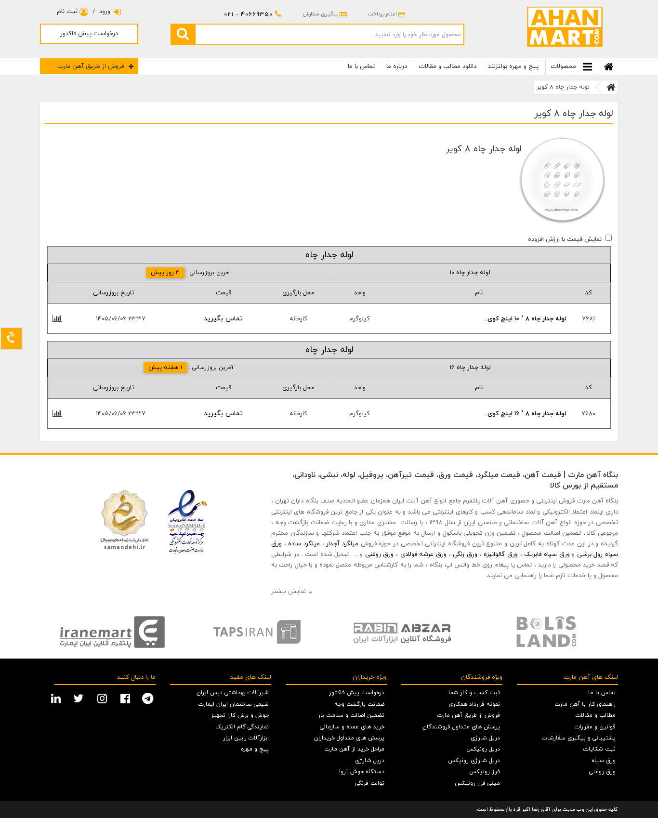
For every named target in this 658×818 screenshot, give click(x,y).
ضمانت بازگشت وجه (359, 704)
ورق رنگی (465, 554)
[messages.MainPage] (611, 87)
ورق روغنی (379, 554)
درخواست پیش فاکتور (89, 33)
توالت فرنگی (369, 783)
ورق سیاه (604, 761)
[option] (112, 632)
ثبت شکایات (599, 749)
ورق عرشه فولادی (423, 554)
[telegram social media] (149, 697)
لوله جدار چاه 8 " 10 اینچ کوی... (524, 319)
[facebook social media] (126, 697)
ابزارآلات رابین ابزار (246, 738)
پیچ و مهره (255, 749)
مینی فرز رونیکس (477, 783)
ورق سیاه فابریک (546, 554)
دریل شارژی (485, 738)
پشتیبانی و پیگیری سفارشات (579, 738)
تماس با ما (361, 66)
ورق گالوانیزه (501, 554)
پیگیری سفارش (320, 14)
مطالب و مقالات (596, 715)
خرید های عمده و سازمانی (352, 727)
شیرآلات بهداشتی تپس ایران (233, 693)
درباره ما (396, 66)
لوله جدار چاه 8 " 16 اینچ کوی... (524, 413)
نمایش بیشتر (288, 591)
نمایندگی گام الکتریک (242, 727)
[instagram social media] (103, 697)
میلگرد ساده (304, 544)
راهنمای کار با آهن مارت (585, 704)
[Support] (11, 338)
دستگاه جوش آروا (361, 772)
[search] (183, 34)
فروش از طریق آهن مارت (90, 66)
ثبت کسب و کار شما (474, 693)
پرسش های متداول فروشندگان (461, 727)
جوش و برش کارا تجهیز (240, 715)
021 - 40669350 (248, 14)
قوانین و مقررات (595, 727)
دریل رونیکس (483, 749)
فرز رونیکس (484, 772)
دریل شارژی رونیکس (474, 761)
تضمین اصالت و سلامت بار (351, 715)
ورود (104, 11)
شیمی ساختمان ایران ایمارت (233, 704)
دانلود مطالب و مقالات (447, 66)
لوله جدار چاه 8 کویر (563, 87)
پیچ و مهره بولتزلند (513, 66)
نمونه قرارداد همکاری (474, 704)
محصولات (564, 66)
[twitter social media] (79, 697)
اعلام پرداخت (382, 14)
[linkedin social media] (57, 697)
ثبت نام (68, 11)
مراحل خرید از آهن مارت (354, 749)
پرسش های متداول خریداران (349, 738)
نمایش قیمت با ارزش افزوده (565, 239)
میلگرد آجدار (342, 544)
